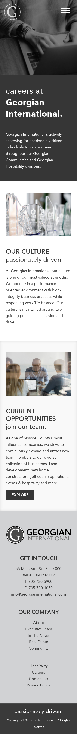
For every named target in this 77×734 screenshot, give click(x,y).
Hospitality (39, 666)
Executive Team (38, 629)
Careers (38, 672)
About (38, 623)
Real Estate (38, 642)
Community (39, 648)
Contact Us (38, 679)
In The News (38, 636)
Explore (20, 494)
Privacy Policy (38, 685)
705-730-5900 (40, 582)
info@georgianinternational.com (38, 594)
